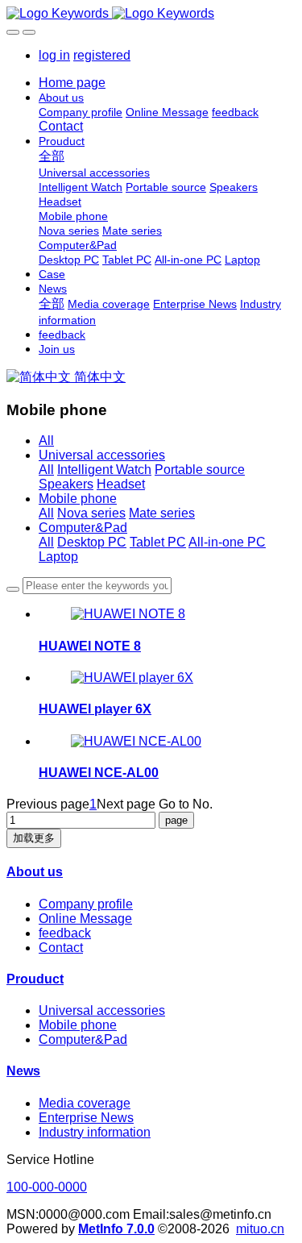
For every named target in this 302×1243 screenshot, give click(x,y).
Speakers (66, 484)
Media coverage (84, 1103)
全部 (51, 156)
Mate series (162, 513)
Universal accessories (102, 455)
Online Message (85, 918)
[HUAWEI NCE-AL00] (136, 741)
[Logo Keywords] (151, 13)
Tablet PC (158, 542)
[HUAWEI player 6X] (132, 677)
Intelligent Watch (104, 469)
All (46, 440)
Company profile (86, 904)
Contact (61, 947)
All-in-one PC (227, 542)
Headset (121, 484)
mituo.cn (260, 1229)
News (23, 1071)
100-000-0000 (46, 1187)
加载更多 (34, 838)
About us (34, 872)
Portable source (200, 469)
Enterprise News (86, 1118)
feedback (65, 933)
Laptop (58, 556)
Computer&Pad (83, 527)
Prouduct (35, 979)
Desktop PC (91, 542)
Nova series (91, 513)
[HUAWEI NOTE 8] (128, 614)
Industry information (95, 1132)
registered (101, 55)
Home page (72, 82)
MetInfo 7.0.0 (116, 1229)
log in (54, 55)
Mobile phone (78, 498)
